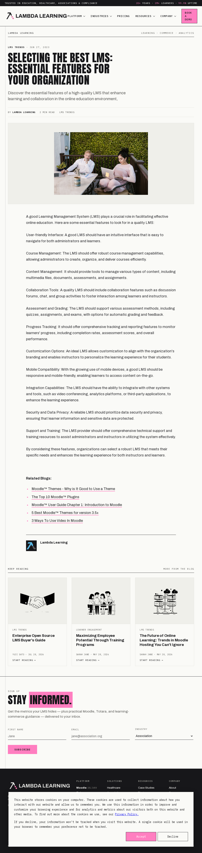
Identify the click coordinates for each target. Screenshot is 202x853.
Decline (172, 836)
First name (15, 729)
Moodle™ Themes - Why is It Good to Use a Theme (73, 489)
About (172, 787)
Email (75, 729)
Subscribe (22, 749)
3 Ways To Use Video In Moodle (57, 521)
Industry (141, 729)
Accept (141, 836)
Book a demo (188, 16)
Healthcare (113, 787)
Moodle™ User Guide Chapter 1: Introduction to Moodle (77, 505)
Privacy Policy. (127, 814)
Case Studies (146, 787)
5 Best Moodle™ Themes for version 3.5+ (65, 513)
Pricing (123, 16)
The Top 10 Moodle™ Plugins (55, 497)
